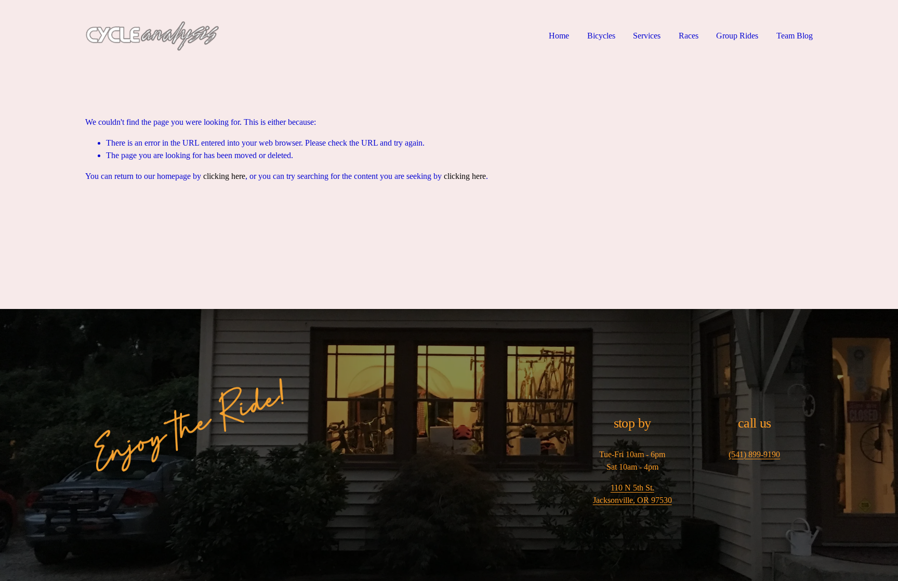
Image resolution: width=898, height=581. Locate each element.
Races (688, 35)
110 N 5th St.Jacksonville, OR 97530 (632, 494)
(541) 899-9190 (754, 454)
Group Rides (737, 35)
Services (647, 35)
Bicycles (601, 35)
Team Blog (794, 35)
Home (559, 35)
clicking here (224, 176)
